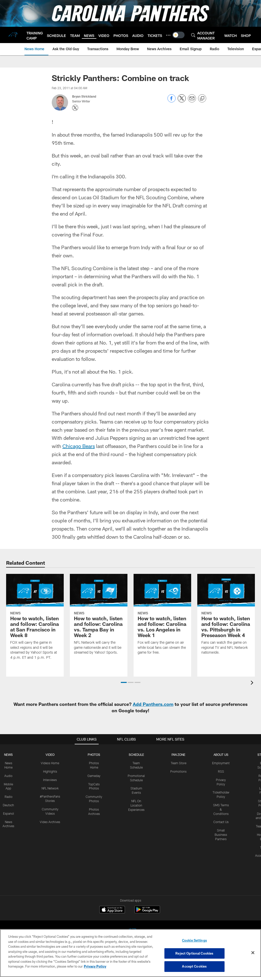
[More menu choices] (168, 35)
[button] (123, 682)
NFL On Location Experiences (136, 805)
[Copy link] (202, 98)
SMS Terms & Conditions (221, 809)
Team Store (178, 763)
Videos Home (50, 763)
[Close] (252, 952)
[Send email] (192, 101)
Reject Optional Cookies (194, 953)
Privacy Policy (95, 966)
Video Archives (50, 822)
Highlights (50, 771)
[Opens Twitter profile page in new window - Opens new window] (75, 108)
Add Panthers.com (153, 704)
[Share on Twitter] (182, 101)
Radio (8, 796)
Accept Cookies (194, 966)
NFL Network (50, 788)
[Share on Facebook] (171, 101)
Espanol (8, 813)
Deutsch (8, 805)
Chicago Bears (78, 446)
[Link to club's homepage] (13, 35)
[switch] (178, 35)
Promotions (178, 771)
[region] (130, 953)
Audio (8, 775)
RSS (221, 771)
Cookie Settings (194, 940)
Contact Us (221, 822)
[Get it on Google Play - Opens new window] (147, 912)
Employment (221, 763)
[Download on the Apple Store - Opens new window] (112, 910)
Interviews (50, 780)
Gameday (93, 775)
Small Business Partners (221, 834)
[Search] (193, 35)
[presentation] (253, 683)
